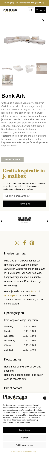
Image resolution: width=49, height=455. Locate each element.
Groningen (10, 295)
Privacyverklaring (29, 451)
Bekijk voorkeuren (24, 445)
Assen (33, 291)
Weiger (24, 437)
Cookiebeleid (16, 451)
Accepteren (24, 430)
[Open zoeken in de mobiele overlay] (31, 10)
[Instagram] (17, 243)
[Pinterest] (31, 243)
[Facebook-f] (24, 243)
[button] (45, 398)
